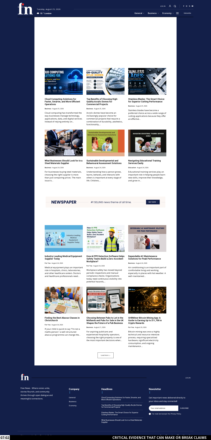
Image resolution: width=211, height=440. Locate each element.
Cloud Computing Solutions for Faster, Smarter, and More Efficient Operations (62, 102)
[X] (189, 6)
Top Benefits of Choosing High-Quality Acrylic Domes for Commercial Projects (102, 102)
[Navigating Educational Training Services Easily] (147, 143)
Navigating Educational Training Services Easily (144, 162)
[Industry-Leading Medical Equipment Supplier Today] (64, 238)
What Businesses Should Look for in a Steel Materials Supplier (63, 162)
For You (48, 263)
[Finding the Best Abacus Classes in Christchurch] (64, 300)
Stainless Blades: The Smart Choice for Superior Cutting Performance (146, 100)
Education (132, 168)
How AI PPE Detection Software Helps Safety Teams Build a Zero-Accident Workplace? (105, 259)
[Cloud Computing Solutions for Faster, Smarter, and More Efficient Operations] (64, 81)
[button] (175, 6)
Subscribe (184, 408)
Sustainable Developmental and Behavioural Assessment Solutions (103, 162)
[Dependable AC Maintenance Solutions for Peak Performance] (147, 238)
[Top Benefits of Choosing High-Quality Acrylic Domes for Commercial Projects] (105, 81)
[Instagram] (186, 6)
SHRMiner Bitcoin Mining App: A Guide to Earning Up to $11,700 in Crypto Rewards (145, 320)
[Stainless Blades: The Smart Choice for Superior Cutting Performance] (147, 81)
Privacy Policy (176, 414)
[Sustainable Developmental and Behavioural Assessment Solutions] (105, 143)
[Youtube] (192, 6)
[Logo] (25, 9)
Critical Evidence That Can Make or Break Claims (138, 437)
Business (48, 109)
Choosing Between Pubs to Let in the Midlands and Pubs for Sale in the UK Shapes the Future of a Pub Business (104, 320)
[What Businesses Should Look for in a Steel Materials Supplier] (64, 143)
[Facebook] (183, 6)
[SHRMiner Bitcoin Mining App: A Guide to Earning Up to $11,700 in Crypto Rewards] (147, 300)
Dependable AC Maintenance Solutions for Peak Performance (144, 257)
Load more (105, 355)
